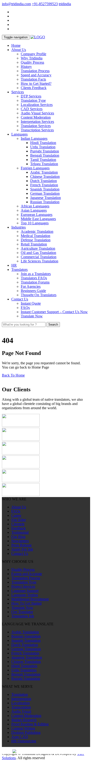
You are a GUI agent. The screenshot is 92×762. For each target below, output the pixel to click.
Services (17, 92)
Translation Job (22, 616)
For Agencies (31, 286)
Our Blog (18, 537)
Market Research (24, 720)
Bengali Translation (44, 155)
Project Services (23, 586)
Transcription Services (37, 130)
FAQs (25, 308)
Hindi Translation (43, 143)
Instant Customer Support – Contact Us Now (54, 312)
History (26, 67)
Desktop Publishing (26, 733)
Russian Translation (44, 202)
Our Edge (18, 520)
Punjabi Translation (44, 151)
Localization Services (37, 105)
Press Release (21, 545)
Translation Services (36, 126)
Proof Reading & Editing (30, 724)
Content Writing (23, 728)
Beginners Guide (33, 291)
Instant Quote (31, 303)
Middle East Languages (38, 219)
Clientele (18, 524)
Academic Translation (37, 231)
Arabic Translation (44, 172)
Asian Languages (34, 210)
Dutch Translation (43, 181)
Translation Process (35, 71)
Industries (18, 227)
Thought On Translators (38, 295)
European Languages (36, 215)
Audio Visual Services (37, 113)
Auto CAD (19, 737)
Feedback (18, 528)
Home (16, 45)
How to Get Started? (36, 84)
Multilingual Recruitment (30, 599)
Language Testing (24, 595)
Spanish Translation (44, 189)
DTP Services (31, 96)
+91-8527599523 (45, 4)
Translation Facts (33, 79)
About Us (18, 50)
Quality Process (32, 62)
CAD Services (31, 109)
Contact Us (19, 299)
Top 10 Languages (35, 223)
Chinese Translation (45, 177)
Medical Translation (35, 236)
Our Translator (22, 612)
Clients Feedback (33, 88)
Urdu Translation (42, 147)
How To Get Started (26, 603)
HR (14, 265)
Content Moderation (36, 117)
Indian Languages (34, 138)
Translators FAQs (34, 278)
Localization (20, 703)
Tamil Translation (43, 160)
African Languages (35, 206)
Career (16, 515)
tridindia (65, 4)
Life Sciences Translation (39, 261)
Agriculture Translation (38, 248)
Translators (19, 270)
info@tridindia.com (16, 4)
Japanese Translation (45, 198)
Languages (19, 134)
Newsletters (20, 541)
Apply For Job (22, 549)
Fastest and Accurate (26, 574)
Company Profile (33, 54)
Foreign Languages (35, 168)
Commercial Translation (38, 257)
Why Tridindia (31, 58)
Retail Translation (34, 244)
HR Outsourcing (23, 741)
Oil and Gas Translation (38, 253)
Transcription (21, 707)
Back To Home (13, 375)
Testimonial (20, 532)
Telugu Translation (44, 164)
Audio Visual (21, 711)
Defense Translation (35, 240)
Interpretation (21, 699)
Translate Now (32, 316)
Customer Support (24, 591)
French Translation (44, 185)
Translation (19, 694)
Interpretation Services (37, 122)
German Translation (45, 193)
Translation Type (33, 100)
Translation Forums (35, 282)
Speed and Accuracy (36, 75)
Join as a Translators (36, 274)
